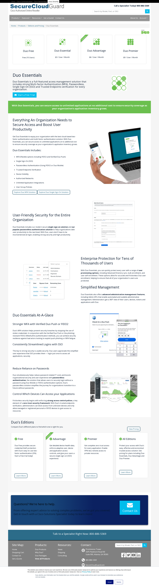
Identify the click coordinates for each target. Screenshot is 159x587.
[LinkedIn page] (138, 556)
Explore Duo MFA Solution (24, 192)
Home (13, 26)
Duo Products (40, 549)
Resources (36, 18)
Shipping (61, 552)
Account (143, 18)
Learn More (21, 476)
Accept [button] (110, 582)
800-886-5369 (91, 560)
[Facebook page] (123, 556)
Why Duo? (39, 552)
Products (15, 18)
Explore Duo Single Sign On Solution (53, 192)
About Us (134, 18)
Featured (25, 18)
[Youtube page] (133, 556)
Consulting (62, 555)
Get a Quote (17, 559)
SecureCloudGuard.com (95, 565)
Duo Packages (41, 555)
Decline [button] (119, 582)
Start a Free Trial (26, 94)
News (60, 549)
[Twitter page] (128, 556)
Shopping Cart (18, 552)
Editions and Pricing (36, 26)
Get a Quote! (49, 18)
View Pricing (134, 429)
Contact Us (59, 18)
